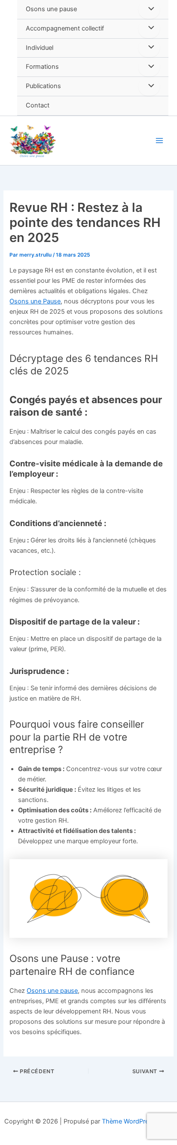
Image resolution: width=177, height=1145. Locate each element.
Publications (43, 86)
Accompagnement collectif (65, 28)
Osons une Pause (35, 301)
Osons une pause (51, 9)
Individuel (39, 48)
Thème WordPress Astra (137, 1121)
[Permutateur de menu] (149, 9)
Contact (37, 105)
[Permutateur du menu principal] (159, 141)
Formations (42, 66)
